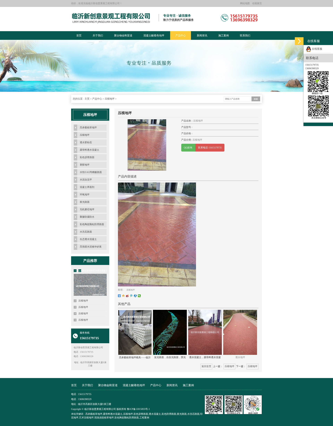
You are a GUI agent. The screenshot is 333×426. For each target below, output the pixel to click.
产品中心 (180, 35)
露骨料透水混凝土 (89, 150)
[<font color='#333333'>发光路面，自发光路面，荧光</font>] (170, 332)
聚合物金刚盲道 (123, 35)
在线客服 (316, 48)
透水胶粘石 (86, 142)
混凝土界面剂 (87, 187)
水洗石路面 (86, 231)
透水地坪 (240, 357)
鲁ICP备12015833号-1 (138, 409)
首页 (79, 35)
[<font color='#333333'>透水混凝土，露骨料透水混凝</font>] (205, 332)
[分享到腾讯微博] (131, 295)
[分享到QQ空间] (123, 295)
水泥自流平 (86, 179)
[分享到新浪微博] (127, 295)
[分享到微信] (139, 295)
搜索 (256, 99)
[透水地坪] (240, 332)
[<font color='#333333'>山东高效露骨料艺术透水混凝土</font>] (90, 295)
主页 (87, 98)
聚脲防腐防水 (87, 217)
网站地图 (245, 3)
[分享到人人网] (135, 295)
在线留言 (257, 3)
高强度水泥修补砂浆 (91, 246)
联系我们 (245, 35)
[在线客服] (299, 41)
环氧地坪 (84, 194)
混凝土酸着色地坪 (153, 35)
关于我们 (98, 35)
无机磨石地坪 (87, 209)
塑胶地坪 (84, 164)
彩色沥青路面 (87, 157)
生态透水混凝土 (88, 239)
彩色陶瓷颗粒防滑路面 (92, 224)
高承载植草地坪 (88, 127)
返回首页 (206, 366)
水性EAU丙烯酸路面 (91, 172)
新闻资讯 (202, 35)
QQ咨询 (188, 147)
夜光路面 (84, 202)
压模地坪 (109, 98)
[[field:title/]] (146, 145)
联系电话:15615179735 (210, 147)
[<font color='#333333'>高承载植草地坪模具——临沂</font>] (135, 332)
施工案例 (223, 35)
